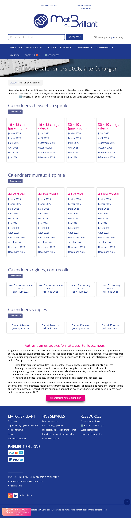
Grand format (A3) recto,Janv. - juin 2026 (80, 288)
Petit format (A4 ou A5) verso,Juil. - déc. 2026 (51, 288)
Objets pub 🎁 (32, 55)
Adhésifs (14, 55)
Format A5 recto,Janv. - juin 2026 (80, 327)
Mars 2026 (13, 142)
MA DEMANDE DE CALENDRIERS (65, 398)
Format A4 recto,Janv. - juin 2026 (20, 327)
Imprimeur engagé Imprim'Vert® (23, 425)
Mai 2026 (13, 152)
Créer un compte (83, 5)
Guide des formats (89, 429)
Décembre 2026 (46, 157)
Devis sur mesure (50, 421)
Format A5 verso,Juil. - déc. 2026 (110, 327)
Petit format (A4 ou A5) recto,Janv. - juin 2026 (20, 288)
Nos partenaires (15, 429)
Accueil (14, 82)
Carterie (50, 47)
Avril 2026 (13, 147)
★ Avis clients (25, 495)
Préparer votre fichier (90, 421)
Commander (15, 111)
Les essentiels (33, 47)
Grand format (103, 47)
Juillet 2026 (43, 133)
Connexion (86, 8)
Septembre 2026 (46, 142)
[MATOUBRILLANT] (65, 20)
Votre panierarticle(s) (110, 37)
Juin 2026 (13, 157)
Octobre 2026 (45, 147)
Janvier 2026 (14, 133)
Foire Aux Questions (17, 438)
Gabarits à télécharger (94, 425)
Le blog (11, 434)
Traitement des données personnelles (89, 509)
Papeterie (65, 47)
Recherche (74, 37)
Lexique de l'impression (91, 434)
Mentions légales (32, 509)
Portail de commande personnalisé (58, 434)
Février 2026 (14, 138)
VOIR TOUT (15, 47)
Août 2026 (43, 138)
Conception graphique (52, 425)
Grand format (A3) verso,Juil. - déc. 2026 (110, 288)
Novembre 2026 (46, 152)
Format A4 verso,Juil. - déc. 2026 (51, 327)
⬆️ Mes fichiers (52, 55)
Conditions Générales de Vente (56, 509)
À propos (12, 421)
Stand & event (83, 47)
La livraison (47, 438)
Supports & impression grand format (59, 429)
